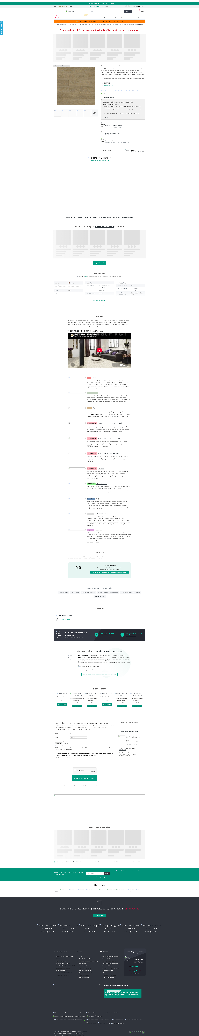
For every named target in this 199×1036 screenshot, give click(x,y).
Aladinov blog (82, 963)
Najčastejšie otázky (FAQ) (62, 970)
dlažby (97, 541)
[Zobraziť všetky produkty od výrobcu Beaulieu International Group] (72, 663)
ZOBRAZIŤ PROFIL (99, 915)
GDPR (103, 972)
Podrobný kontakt (135, 973)
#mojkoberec (132, 908)
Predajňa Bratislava (61, 961)
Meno (56, 733)
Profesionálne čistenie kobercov (64, 972)
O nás (80, 956)
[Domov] (55, 24)
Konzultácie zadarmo (127, 217)
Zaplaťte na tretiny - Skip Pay (63, 968)
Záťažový (101, 468)
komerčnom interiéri (107, 538)
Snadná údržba (101, 484)
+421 (107, 634)
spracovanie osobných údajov (98, 877)
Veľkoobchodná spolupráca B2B (110, 963)
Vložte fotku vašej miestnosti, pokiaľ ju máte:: (66, 741)
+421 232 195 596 (94, 6)
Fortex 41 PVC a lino (104, 226)
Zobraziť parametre (108, 85)
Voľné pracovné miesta (108, 977)
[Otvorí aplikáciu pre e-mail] (122, 635)
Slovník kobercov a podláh (85, 972)
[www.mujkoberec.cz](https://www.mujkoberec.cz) (73, 1035)
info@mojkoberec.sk (133, 634)
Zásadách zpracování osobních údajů (90, 785)
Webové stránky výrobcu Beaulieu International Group (90, 670)
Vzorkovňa (62, 6)
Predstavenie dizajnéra (131, 744)
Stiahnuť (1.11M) (65, 619)
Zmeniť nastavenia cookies (109, 975)
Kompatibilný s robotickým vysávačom (111, 423)
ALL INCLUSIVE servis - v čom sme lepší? (65, 965)
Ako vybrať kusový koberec (85, 958)
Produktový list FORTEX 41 (67, 615)
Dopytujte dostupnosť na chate (111, 117)
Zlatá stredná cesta (102, 514)
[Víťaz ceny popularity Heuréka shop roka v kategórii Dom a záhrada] (70, 11)
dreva (88, 541)
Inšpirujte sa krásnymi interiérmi (110, 956)
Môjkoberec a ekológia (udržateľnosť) (88, 961)
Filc (94, 408)
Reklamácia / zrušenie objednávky (64, 956)
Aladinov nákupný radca (85, 968)
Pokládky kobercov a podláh (63, 975)
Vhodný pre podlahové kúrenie (108, 453)
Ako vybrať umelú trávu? (85, 970)
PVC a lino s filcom (115, 416)
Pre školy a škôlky (106, 965)
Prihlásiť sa (134, 6)
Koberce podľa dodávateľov (109, 961)
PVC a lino (98, 530)
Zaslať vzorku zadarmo (108, 97)
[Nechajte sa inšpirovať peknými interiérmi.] (99, 806)
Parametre (79, 217)
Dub (100, 393)
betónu (91, 541)
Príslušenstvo (116, 217)
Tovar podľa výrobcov (107, 958)
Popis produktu (87, 217)
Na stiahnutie (102, 217)
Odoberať (107, 873)
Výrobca (109, 217)
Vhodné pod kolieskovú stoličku (109, 438)
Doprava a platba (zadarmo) (63, 963)
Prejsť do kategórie (99, 263)
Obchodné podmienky (107, 970)
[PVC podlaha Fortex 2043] (57, 113)
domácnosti (98, 538)
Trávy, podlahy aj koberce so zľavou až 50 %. (94, 21)
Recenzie (95, 217)
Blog (55, 6)
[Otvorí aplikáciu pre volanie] (96, 635)
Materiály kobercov (84, 975)
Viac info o (96, 877)
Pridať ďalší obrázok (69, 746)
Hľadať (128, 11)
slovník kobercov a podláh (115, 276)
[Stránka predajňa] (76, 995)
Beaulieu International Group (137, 151)
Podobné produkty (70, 217)
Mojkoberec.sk (79, 1033)
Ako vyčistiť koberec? (84, 977)
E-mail (57, 737)
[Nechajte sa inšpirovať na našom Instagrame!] (99, 901)
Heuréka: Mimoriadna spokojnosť (114, 125)
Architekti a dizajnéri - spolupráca (110, 968)
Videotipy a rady (83, 965)
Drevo (94, 378)
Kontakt (70, 6)
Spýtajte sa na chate (131, 636)
